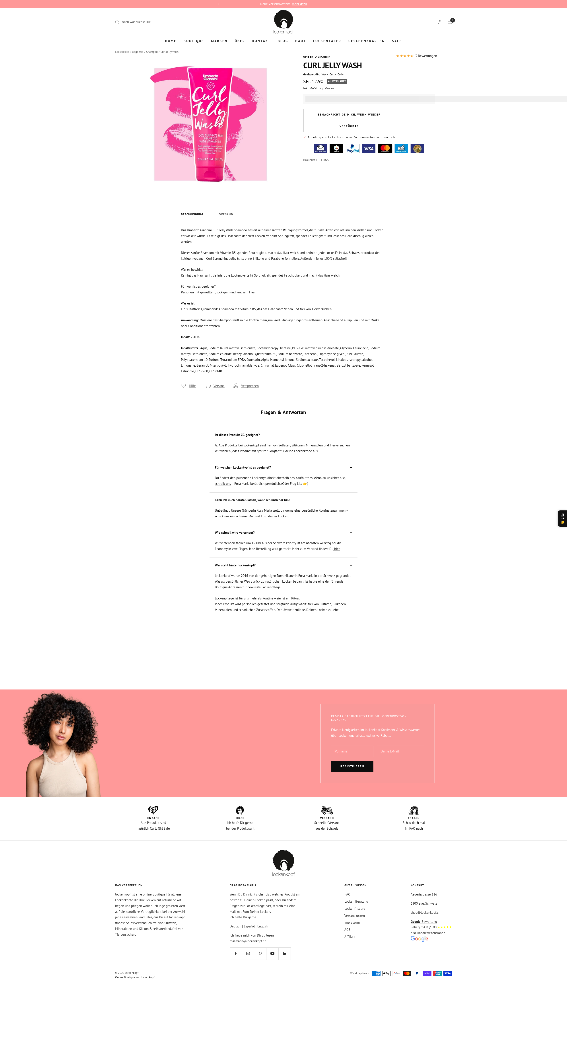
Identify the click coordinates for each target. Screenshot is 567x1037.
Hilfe (192, 386)
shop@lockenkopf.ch (425, 912)
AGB (347, 929)
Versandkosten (354, 915)
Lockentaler (327, 41)
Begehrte (137, 52)
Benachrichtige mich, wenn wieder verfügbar (349, 120)
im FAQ (410, 828)
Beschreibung (192, 214)
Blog (283, 41)
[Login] (440, 22)
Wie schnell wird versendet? (235, 532)
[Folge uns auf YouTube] (272, 953)
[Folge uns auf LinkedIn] (284, 953)
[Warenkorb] (449, 22)
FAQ (347, 894)
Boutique (194, 41)
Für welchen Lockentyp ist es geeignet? (243, 467)
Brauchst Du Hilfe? (316, 160)
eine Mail (247, 516)
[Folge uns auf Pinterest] (260, 953)
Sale (397, 41)
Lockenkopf (122, 52)
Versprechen (250, 386)
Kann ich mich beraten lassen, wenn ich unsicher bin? (252, 500)
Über (240, 41)
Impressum (352, 922)
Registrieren (352, 766)
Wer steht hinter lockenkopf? (235, 565)
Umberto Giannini (317, 57)
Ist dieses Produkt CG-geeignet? (237, 435)
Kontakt (261, 41)
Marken (219, 41)
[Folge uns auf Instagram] (248, 953)
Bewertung (424, 921)
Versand (330, 88)
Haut (300, 41)
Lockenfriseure (354, 908)
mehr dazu (299, 4)
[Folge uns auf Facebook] (236, 953)
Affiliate (349, 937)
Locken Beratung (356, 901)
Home (171, 41)
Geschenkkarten (366, 41)
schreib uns (223, 483)
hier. (336, 549)
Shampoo (152, 52)
